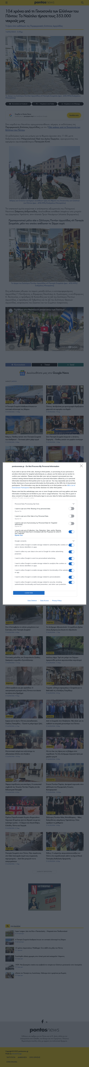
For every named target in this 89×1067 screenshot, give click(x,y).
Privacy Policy (57, 600)
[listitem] (44, 504)
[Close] (82, 466)
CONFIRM (29, 593)
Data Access (44, 600)
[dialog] (44, 533)
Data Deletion (32, 600)
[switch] (71, 508)
